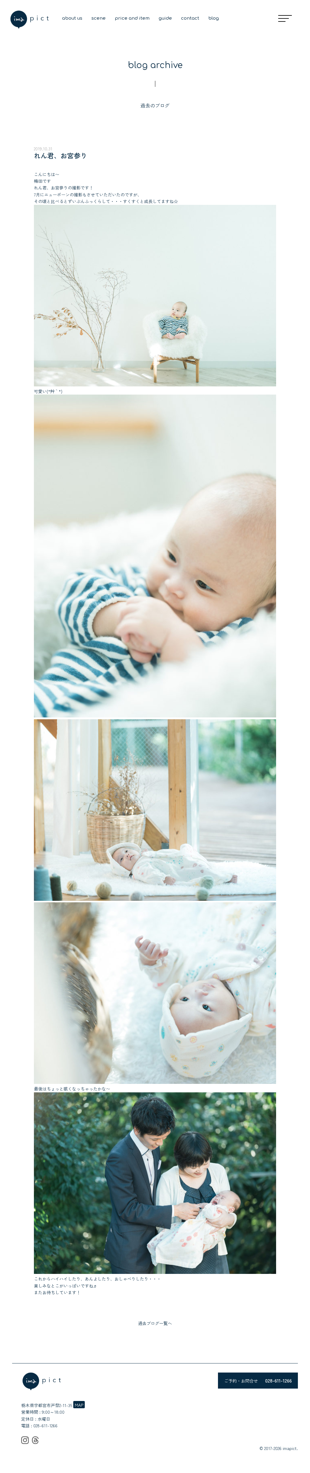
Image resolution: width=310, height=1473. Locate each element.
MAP (79, 1405)
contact (190, 18)
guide (165, 18)
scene (98, 18)
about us (72, 18)
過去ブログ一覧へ (155, 1323)
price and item (132, 18)
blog (213, 18)
